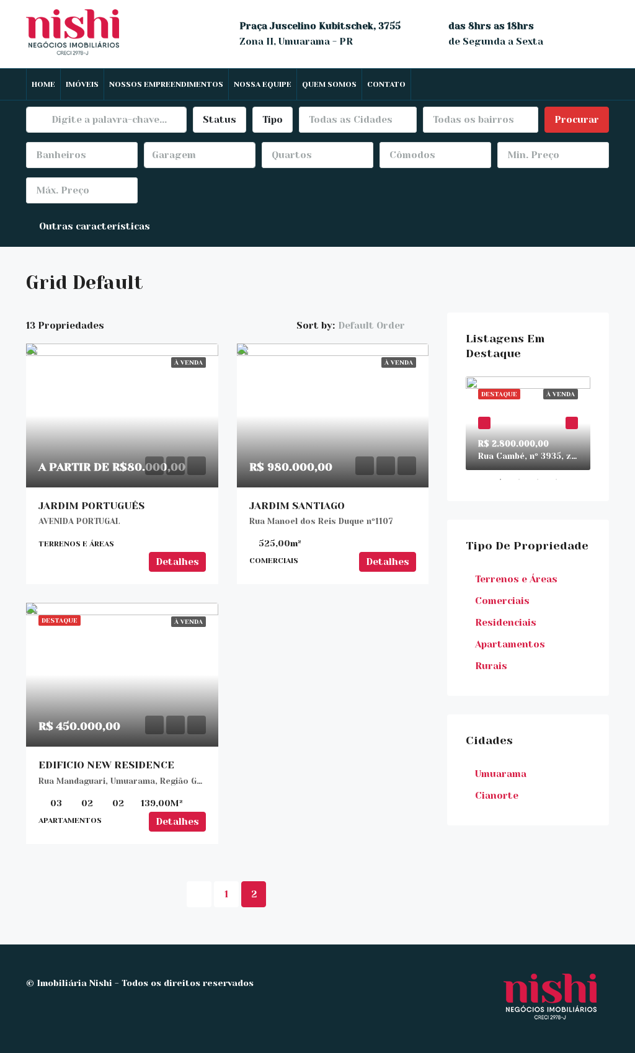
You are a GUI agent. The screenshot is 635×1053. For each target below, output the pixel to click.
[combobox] (358, 120)
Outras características (93, 226)
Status (219, 119)
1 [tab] (506, 479)
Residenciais (505, 622)
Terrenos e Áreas (516, 579)
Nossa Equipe (262, 84)
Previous (484, 423)
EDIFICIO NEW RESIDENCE (106, 765)
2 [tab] (525, 479)
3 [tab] (544, 479)
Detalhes (177, 561)
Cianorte (496, 795)
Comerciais (502, 600)
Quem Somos (329, 84)
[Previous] (199, 894)
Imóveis (82, 84)
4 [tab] (562, 479)
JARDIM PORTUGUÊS (91, 506)
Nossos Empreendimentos (166, 84)
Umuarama (500, 774)
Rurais (491, 666)
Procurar (576, 119)
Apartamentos (510, 644)
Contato (386, 84)
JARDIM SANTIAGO (297, 506)
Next (572, 423)
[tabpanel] (528, 423)
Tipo (272, 119)
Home (43, 84)
